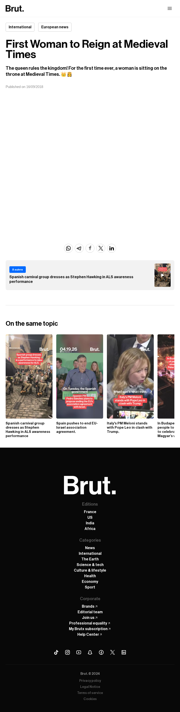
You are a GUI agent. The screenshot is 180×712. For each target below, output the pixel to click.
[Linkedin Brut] (123, 652)
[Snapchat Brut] (90, 652)
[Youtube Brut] (78, 652)
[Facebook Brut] (101, 652)
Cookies (90, 699)
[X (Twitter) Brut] (112, 652)
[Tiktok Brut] (56, 652)
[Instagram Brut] (67, 652)
